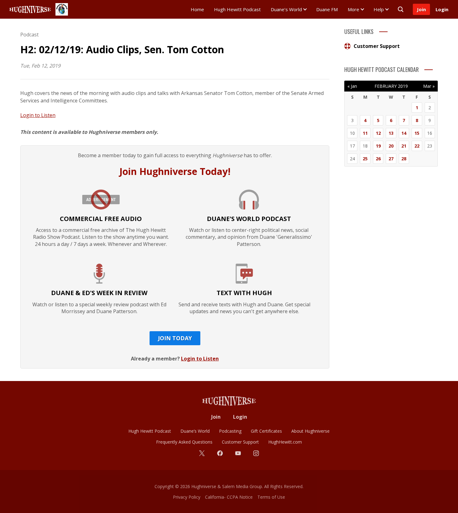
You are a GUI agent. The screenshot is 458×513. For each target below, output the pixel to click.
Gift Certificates (266, 431)
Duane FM (327, 9)
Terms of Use (271, 497)
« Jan (352, 86)
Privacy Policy (186, 497)
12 (378, 133)
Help (379, 9)
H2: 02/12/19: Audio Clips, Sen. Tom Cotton (122, 49)
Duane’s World (286, 9)
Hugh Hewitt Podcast (237, 9)
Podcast (29, 34)
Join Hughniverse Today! (175, 171)
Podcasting (230, 431)
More (353, 9)
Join (421, 9)
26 (378, 159)
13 (391, 133)
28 (403, 159)
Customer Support (377, 46)
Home (197, 9)
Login (442, 9)
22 (416, 146)
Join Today (175, 338)
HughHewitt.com (285, 442)
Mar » (429, 86)
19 (378, 146)
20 (391, 146)
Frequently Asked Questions (184, 442)
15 (416, 133)
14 (403, 133)
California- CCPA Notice (229, 497)
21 (403, 146)
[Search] (400, 9)
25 (365, 159)
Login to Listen (37, 115)
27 (391, 159)
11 (365, 133)
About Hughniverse (310, 431)
